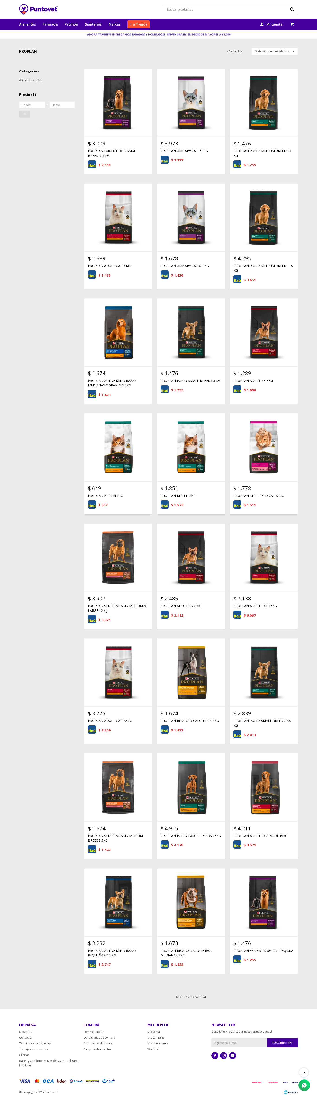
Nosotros (25, 1032)
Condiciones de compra (99, 1038)
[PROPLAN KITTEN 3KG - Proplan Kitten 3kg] (191, 447)
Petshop (71, 24)
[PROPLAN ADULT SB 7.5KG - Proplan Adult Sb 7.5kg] (191, 558)
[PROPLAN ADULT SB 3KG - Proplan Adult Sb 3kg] (264, 332)
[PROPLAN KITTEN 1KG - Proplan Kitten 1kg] (118, 447)
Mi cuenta (153, 1032)
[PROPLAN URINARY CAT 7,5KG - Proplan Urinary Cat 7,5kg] (191, 103)
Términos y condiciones (35, 1043)
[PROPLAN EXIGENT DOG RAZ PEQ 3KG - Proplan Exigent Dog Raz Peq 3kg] (264, 902)
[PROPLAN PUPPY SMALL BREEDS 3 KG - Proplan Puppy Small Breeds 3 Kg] (191, 332)
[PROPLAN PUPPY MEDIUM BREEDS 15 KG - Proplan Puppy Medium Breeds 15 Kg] (264, 217)
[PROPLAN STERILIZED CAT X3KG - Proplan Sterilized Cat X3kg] (264, 447)
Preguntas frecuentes (97, 1049)
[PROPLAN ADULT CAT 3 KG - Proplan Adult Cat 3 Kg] (118, 217)
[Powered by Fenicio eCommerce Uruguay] (291, 1092)
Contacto (25, 1038)
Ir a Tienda (138, 24)
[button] (292, 9)
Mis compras (155, 1038)
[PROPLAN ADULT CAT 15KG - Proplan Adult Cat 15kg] (264, 558)
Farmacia (50, 24)
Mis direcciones (157, 1043)
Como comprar (93, 1032)
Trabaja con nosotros (33, 1049)
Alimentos (27, 24)
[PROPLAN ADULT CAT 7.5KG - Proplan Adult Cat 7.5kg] (118, 672)
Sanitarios (93, 24)
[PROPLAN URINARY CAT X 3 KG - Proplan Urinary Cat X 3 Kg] (191, 217)
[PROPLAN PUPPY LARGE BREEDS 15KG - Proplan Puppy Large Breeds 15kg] (191, 787)
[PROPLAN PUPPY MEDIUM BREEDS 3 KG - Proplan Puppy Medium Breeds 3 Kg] (264, 103)
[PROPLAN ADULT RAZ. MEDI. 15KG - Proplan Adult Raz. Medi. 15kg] (264, 787)
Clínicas (24, 1055)
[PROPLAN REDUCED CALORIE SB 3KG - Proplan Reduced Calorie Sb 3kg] (191, 672)
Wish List (153, 1049)
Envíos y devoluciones (97, 1043)
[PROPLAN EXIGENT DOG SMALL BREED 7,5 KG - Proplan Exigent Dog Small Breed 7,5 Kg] (118, 103)
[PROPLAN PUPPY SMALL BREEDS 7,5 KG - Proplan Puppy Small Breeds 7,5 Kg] (264, 672)
